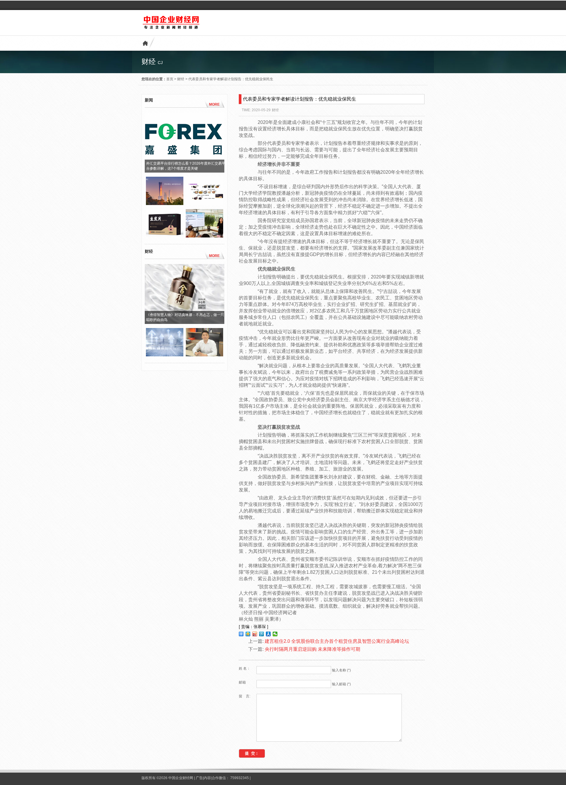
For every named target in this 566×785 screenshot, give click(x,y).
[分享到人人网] (268, 634)
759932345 (239, 778)
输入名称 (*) (341, 670)
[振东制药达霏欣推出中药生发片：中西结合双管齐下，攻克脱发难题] (204, 203)
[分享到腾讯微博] (261, 634)
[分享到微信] (275, 634)
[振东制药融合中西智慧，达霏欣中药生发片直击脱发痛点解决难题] (164, 236)
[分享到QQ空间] (248, 634)
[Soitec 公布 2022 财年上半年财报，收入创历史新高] (164, 355)
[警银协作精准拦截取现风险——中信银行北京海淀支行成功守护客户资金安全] (164, 203)
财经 (180, 79)
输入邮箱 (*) (341, 684)
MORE (214, 104)
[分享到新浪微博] (254, 634)
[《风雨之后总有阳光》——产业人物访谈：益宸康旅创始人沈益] (204, 355)
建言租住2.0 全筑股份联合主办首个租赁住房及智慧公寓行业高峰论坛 (337, 641)
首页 (169, 79)
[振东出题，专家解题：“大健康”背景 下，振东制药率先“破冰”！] (204, 236)
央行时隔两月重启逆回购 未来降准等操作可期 (312, 649)
